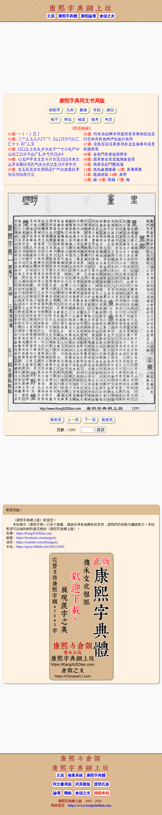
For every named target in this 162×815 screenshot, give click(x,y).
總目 (110, 110)
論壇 (57, 793)
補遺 (81, 119)
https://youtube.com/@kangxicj (37, 542)
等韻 (97, 110)
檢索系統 (75, 775)
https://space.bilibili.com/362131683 (40, 546)
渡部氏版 (101, 784)
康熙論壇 (88, 16)
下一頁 (90, 420)
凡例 (70, 110)
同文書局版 (62, 784)
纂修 (83, 110)
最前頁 (56, 420)
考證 (108, 119)
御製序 (54, 110)
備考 (95, 119)
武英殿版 (82, 784)
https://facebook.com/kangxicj (36, 538)
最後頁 (107, 420)
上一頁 (73, 420)
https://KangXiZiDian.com (34, 533)
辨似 (68, 119)
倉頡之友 (107, 16)
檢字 (54, 119)
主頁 (51, 16)
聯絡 (68, 793)
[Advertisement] (81, 59)
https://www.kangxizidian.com (89, 805)
